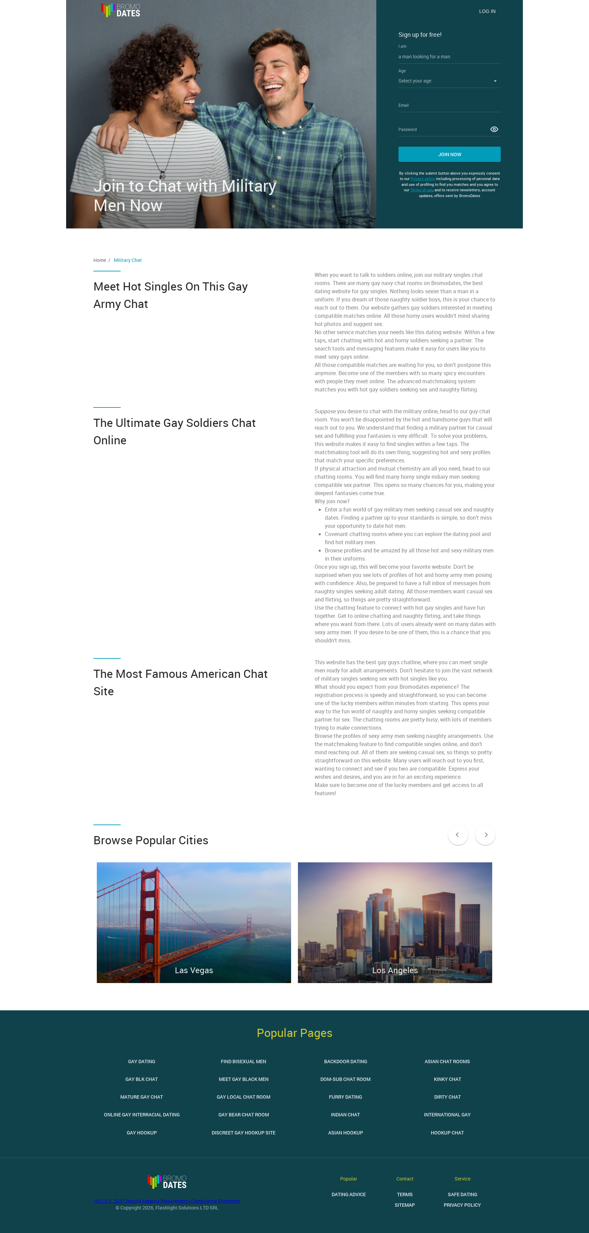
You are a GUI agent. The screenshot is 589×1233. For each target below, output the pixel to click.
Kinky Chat (447, 1079)
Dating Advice (349, 1194)
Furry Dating (345, 1097)
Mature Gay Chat (141, 1097)
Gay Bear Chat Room (243, 1114)
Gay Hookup (142, 1132)
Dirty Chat (447, 1097)
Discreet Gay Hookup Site (243, 1132)
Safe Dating (462, 1194)
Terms (405, 1194)
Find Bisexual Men (243, 1061)
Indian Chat (345, 1114)
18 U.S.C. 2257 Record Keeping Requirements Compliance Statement (166, 1201)
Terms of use (421, 189)
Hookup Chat (447, 1132)
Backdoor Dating (345, 1061)
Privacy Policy (462, 1205)
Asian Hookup (345, 1132)
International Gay (447, 1114)
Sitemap (405, 1205)
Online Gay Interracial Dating (142, 1114)
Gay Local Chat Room (243, 1097)
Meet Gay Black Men (244, 1079)
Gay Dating (141, 1061)
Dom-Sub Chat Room (345, 1079)
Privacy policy (423, 178)
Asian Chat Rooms (447, 1061)
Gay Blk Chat (141, 1079)
